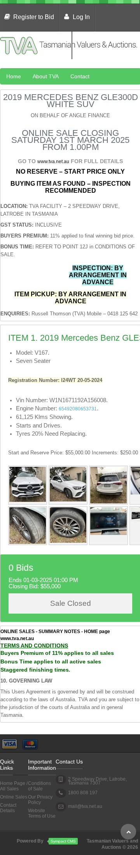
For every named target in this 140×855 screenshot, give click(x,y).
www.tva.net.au (53, 161)
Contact (79, 76)
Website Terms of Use (42, 813)
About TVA (46, 76)
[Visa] (9, 742)
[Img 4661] (68, 541)
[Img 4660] (27, 542)
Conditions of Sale (39, 786)
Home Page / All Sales (14, 786)
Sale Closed (70, 603)
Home (13, 76)
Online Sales (13, 797)
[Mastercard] (30, 742)
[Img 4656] (108, 502)
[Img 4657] (68, 500)
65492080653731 (78, 409)
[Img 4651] (108, 533)
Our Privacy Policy (40, 799)
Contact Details (8, 807)
